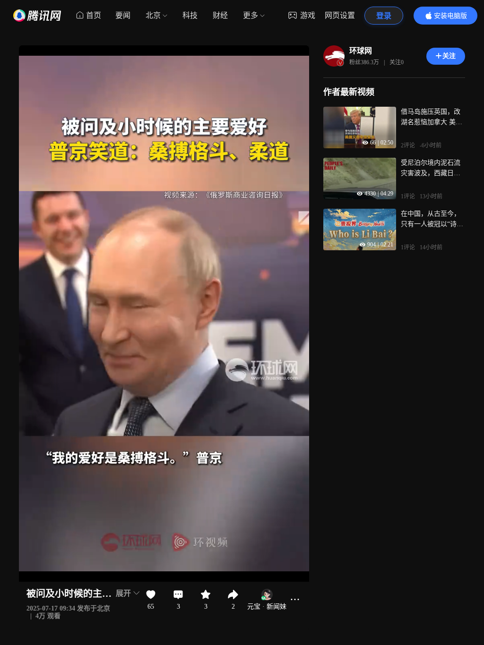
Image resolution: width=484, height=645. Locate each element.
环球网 (360, 51)
